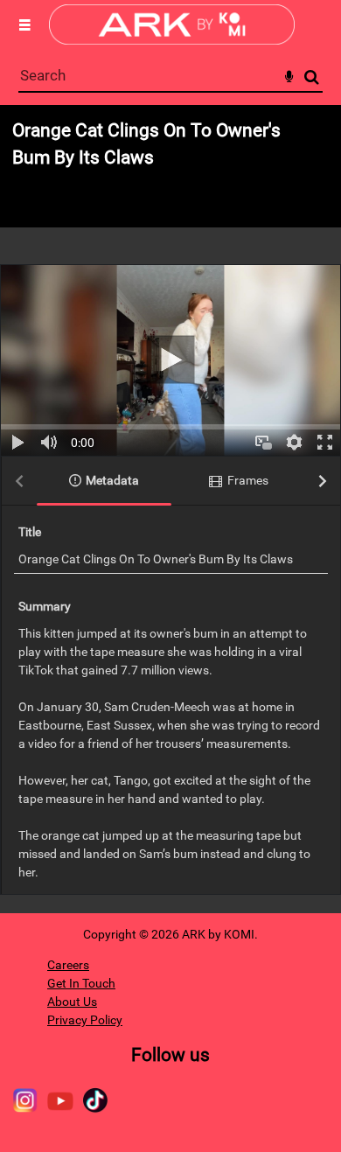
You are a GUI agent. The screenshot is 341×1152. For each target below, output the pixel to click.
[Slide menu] (24, 24)
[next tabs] (322, 481)
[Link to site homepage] (172, 39)
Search (312, 77)
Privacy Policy (84, 1020)
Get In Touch (81, 983)
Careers (68, 965)
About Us (72, 1002)
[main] (170, 509)
